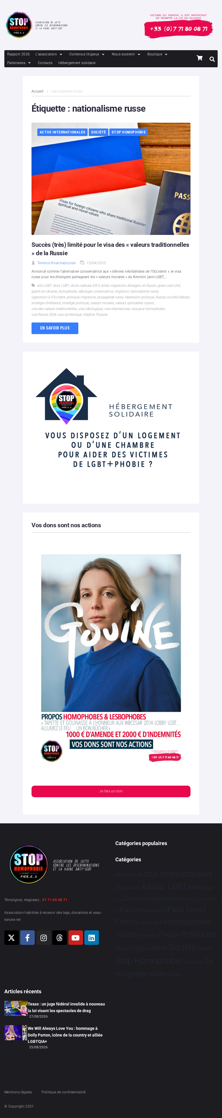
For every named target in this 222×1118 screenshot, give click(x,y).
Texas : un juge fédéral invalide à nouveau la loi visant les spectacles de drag (66, 1007)
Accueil (38, 91)
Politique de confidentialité (64, 1092)
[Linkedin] (91, 937)
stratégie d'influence (46, 303)
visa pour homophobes (148, 309)
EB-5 (96, 286)
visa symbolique (70, 315)
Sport (204, 948)
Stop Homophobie (129, 132)
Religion (141, 948)
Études (174, 974)
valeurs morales (102, 303)
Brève (119, 899)
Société (98, 132)
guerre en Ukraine (44, 291)
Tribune (198, 963)
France (126, 921)
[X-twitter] (11, 937)
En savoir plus (55, 328)
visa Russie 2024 (44, 315)
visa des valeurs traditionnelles (54, 309)
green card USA (169, 286)
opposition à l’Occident (48, 297)
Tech (187, 962)
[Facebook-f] (27, 937)
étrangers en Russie (141, 286)
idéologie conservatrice (96, 291)
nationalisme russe (144, 291)
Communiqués (144, 898)
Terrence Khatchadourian (56, 263)
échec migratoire (113, 286)
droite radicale (81, 286)
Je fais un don (111, 791)
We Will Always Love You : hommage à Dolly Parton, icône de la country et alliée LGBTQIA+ (65, 1035)
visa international (117, 309)
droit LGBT (61, 286)
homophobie (68, 291)
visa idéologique (91, 309)
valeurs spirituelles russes (135, 303)
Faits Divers (187, 909)
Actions (126, 874)
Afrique (123, 888)
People (169, 934)
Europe (129, 910)
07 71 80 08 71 (54, 900)
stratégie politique (75, 303)
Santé (160, 948)
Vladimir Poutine (95, 315)
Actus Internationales (62, 132)
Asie (136, 888)
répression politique (139, 297)
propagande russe (110, 297)
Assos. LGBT (164, 886)
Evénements (153, 910)
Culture (174, 899)
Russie (161, 297)
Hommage (149, 922)
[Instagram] (43, 937)
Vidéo (157, 973)
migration (122, 291)
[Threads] (59, 937)
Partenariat (149, 935)
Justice (127, 934)
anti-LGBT (44, 286)
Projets (123, 948)
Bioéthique (200, 888)
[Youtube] (76, 937)
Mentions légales (18, 1092)
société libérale (178, 297)
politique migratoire (81, 297)
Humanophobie (185, 921)
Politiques (198, 934)
